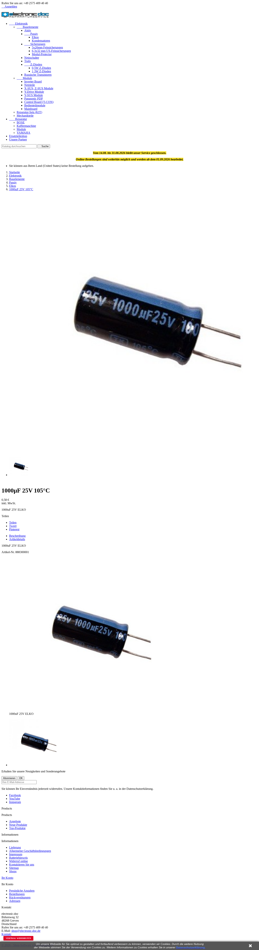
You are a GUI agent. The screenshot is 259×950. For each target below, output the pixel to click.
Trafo (27, 61)
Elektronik (18, 23)
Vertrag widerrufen (18, 938)
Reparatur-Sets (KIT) (29, 112)
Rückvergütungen (20, 897)
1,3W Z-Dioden (41, 71)
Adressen (14, 900)
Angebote (15, 821)
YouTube (14, 798)
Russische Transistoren (38, 74)
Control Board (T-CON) (38, 102)
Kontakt (6, 934)
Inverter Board (33, 81)
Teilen (12, 522)
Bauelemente (27, 27)
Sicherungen (34, 44)
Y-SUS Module (33, 95)
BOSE (21, 122)
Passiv (31, 33)
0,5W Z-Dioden (41, 67)
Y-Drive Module (34, 91)
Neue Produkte (18, 824)
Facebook (15, 795)
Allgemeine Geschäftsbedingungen (30, 850)
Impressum (15, 854)
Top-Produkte (17, 828)
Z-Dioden (33, 64)
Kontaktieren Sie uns (21, 864)
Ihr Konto (7, 877)
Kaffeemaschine (26, 125)
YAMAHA (23, 132)
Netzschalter (31, 57)
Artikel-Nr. (8, 552)
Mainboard (30, 108)
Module (24, 78)
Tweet (12, 526)
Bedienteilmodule (34, 105)
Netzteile (29, 85)
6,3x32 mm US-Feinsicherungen (51, 50)
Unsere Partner (18, 139)
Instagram (15, 802)
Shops (12, 871)
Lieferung (15, 847)
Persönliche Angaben (22, 890)
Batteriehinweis (18, 857)
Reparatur (18, 119)
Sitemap (14, 868)
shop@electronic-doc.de (25, 930)
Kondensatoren (41, 40)
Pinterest (14, 529)
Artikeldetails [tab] (17, 539)
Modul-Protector (42, 54)
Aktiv (27, 30)
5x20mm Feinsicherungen (47, 47)
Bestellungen (17, 894)
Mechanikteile (25, 115)
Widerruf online (18, 861)
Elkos (35, 37)
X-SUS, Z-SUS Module (38, 88)
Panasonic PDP (33, 98)
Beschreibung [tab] (17, 535)
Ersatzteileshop (18, 136)
